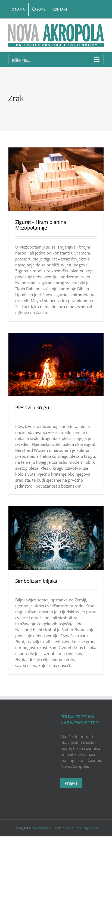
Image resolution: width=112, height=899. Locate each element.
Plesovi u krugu (32, 407)
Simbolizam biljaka (36, 581)
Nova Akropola (40, 828)
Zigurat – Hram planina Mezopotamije (40, 225)
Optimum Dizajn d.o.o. (82, 828)
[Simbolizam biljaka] (56, 537)
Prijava (71, 783)
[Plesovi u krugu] (56, 364)
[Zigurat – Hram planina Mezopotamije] (56, 179)
